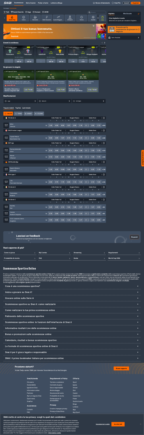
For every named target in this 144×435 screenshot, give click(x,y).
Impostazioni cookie (103, 424)
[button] (101, 3)
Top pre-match (8, 108)
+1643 (103, 138)
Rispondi (134, 237)
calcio (23, 20)
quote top (12, 20)
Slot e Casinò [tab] (31, 3)
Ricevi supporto (121, 368)
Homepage (6, 8)
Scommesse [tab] (18, 3)
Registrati (24, 36)
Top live (18, 108)
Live (102, 20)
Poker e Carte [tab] (43, 3)
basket (93, 20)
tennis (81, 20)
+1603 (103, 156)
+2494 (103, 125)
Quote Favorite (18, 12)
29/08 (46, 12)
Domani (37, 12)
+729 (103, 194)
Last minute (26, 108)
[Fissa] (138, 14)
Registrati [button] (136, 3)
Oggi (29, 12)
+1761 (103, 182)
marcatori (35, 20)
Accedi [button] (126, 3)
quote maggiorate (58, 20)
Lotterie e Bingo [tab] (56, 3)
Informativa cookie (54, 433)
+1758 (103, 169)
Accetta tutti (118, 424)
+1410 (103, 150)
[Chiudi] (140, 424)
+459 (103, 220)
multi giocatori (47, 20)
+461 (103, 207)
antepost (70, 20)
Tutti (7, 12)
